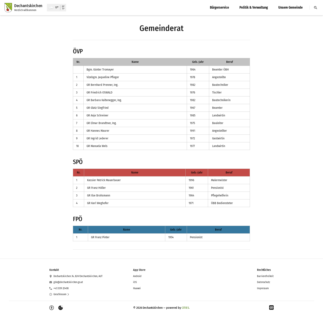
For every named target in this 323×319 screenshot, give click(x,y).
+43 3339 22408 (61, 288)
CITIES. (186, 307)
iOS (135, 282)
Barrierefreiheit (265, 276)
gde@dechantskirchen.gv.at (68, 282)
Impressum (263, 288)
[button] (61, 294)
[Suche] (316, 8)
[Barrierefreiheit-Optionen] (51, 308)
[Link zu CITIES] (271, 307)
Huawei (137, 288)
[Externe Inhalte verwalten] (60, 308)
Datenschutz (263, 282)
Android (137, 276)
